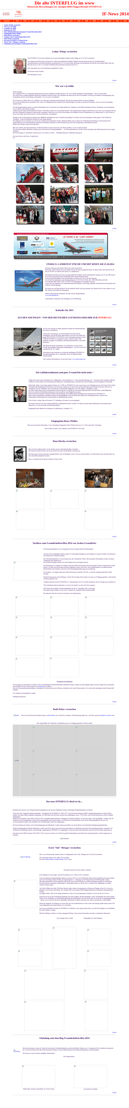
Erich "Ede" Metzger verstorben (14, 42)
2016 (40, 21)
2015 (48, 21)
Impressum (42, 686)
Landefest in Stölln (10, 28)
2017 (32, 21)
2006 (109, 21)
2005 (117, 21)
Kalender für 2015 (10, 30)
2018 (24, 21)
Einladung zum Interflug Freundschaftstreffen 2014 (20, 44)
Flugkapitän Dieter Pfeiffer (12, 33)
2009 (86, 21)
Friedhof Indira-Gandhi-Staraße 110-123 (57, 859)
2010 (78, 21)
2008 (94, 21)
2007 (101, 21)
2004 (125, 21)
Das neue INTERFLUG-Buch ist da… (16, 40)
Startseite (7, 21)
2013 (55, 21)
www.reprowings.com (78, 359)
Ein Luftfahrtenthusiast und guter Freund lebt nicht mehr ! (23, 32)
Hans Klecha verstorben (11, 35)
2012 (63, 21)
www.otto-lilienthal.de (51, 295)
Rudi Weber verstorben (11, 38)
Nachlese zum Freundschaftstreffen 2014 (17, 37)
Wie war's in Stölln (10, 27)
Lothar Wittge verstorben (12, 25)
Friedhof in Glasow (106, 715)
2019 (17, 21)
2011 (71, 21)
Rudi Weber (51, 715)
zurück (114, 80)
